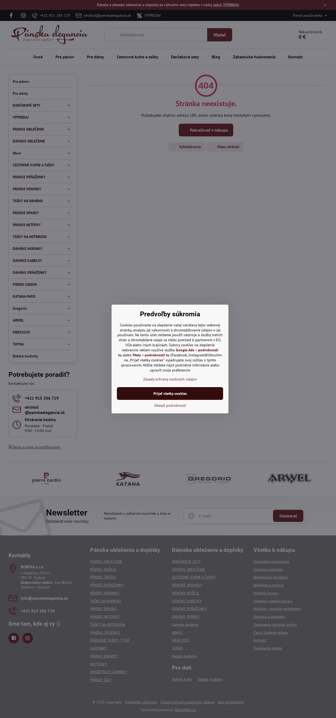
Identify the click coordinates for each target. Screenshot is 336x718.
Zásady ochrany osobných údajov (170, 379)
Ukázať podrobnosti (170, 405)
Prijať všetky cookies (170, 393)
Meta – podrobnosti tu (151, 355)
